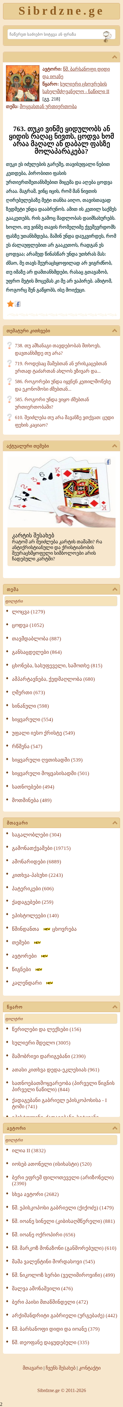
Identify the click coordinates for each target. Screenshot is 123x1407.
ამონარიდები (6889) (36, 862)
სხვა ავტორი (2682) (35, 1194)
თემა (13, 589)
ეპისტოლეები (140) (35, 915)
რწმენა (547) (27, 746)
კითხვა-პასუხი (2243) (37, 875)
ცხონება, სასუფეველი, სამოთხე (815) (57, 665)
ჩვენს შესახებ (61, 1367)
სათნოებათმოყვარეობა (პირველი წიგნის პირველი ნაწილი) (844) (63, 1086)
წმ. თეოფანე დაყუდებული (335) (50, 1342)
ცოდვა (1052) (28, 625)
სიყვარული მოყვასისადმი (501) (50, 773)
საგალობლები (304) (36, 835)
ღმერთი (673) (28, 692)
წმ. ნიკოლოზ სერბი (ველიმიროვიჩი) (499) (63, 1275)
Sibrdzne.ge (62, 10)
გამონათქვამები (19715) (41, 848)
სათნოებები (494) (33, 787)
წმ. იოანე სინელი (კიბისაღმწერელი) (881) (63, 1221)
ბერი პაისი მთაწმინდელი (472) (50, 1302)
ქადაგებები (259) (32, 902)
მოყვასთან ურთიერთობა (48, 106)
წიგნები (23, 969)
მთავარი (17, 823)
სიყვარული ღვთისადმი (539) (47, 760)
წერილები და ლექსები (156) (46, 1029)
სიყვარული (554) (32, 719)
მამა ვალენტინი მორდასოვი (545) (53, 1262)
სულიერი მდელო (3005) (41, 1043)
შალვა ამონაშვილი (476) (42, 1288)
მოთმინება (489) (32, 800)
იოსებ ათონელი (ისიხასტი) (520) (52, 1164)
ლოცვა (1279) (28, 612)
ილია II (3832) (29, 1150)
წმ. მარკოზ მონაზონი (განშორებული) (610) (64, 1248)
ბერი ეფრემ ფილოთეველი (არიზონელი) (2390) (63, 1180)
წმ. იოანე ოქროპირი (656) (43, 1235)
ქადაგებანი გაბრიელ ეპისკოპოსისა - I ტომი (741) (59, 1103)
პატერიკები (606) (33, 888)
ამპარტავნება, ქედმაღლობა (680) (53, 679)
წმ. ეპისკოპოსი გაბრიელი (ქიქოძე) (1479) (63, 1208)
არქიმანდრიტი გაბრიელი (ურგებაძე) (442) (64, 1315)
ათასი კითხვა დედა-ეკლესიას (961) (55, 1070)
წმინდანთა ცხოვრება (44, 929)
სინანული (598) (30, 706)
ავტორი (16, 1128)
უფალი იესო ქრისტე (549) (43, 733)
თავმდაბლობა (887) (36, 639)
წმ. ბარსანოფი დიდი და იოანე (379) (56, 1329)
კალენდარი (28, 983)
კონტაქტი (90, 1367)
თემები (22, 942)
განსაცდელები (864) (37, 652)
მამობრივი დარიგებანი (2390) (49, 1056)
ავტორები (26, 956)
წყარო (15, 1007)
